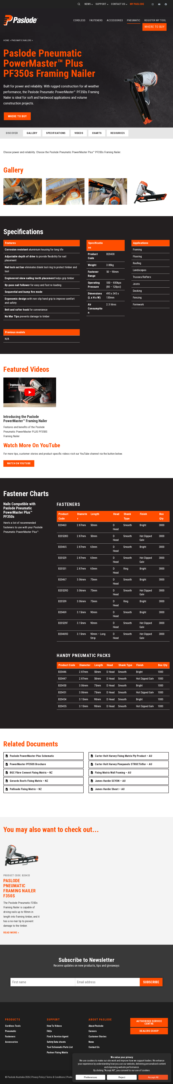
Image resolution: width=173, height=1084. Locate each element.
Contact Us (118, 4)
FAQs (49, 1031)
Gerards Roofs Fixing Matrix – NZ (29, 780)
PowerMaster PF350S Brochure (28, 764)
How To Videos (54, 1026)
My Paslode (137, 4)
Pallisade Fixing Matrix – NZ (26, 789)
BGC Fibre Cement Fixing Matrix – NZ (31, 772)
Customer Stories (97, 1036)
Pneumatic (133, 20)
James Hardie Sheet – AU (110, 789)
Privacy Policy (38, 1077)
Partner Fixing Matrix (57, 1052)
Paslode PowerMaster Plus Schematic (32, 756)
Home (6, 40)
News (87, 4)
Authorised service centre (149, 1022)
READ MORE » (11, 932)
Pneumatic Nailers (21, 40)
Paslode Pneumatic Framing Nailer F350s (19, 888)
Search (79, 4)
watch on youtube (19, 463)
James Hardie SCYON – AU (110, 780)
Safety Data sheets (56, 1042)
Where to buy (154, 27)
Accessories (115, 20)
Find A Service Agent (57, 1036)
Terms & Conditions (55, 1077)
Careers (93, 1031)
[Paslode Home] (20, 24)
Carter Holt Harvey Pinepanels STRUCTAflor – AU (123, 764)
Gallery (32, 133)
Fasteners (96, 20)
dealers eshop (149, 1030)
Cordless (79, 20)
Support (100, 4)
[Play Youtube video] (29, 392)
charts (97, 133)
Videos (79, 133)
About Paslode (96, 1026)
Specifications (56, 133)
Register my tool (155, 20)
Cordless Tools (13, 1026)
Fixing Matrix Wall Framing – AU (113, 772)
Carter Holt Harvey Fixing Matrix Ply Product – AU (123, 756)
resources (117, 133)
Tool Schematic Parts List (60, 1047)
